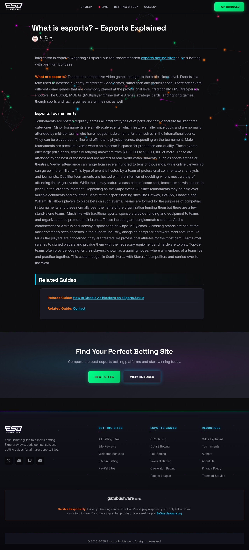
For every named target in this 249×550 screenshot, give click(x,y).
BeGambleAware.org (169, 513)
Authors (207, 454)
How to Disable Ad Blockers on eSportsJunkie (108, 298)
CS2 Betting (158, 439)
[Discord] (19, 461)
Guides (150, 7)
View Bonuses (142, 377)
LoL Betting (158, 454)
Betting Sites (126, 7)
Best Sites (104, 377)
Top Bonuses (229, 7)
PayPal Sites (107, 468)
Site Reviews (107, 446)
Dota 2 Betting (160, 446)
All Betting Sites (109, 439)
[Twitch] (30, 461)
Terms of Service (213, 476)
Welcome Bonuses (111, 454)
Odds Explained (212, 439)
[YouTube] (40, 461)
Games (86, 7)
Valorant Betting (160, 461)
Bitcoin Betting (108, 461)
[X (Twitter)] (9, 461)
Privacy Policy (211, 468)
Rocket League (160, 476)
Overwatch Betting (162, 468)
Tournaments (210, 446)
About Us (208, 461)
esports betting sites (158, 58)
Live (105, 7)
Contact (79, 308)
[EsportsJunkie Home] (14, 7)
